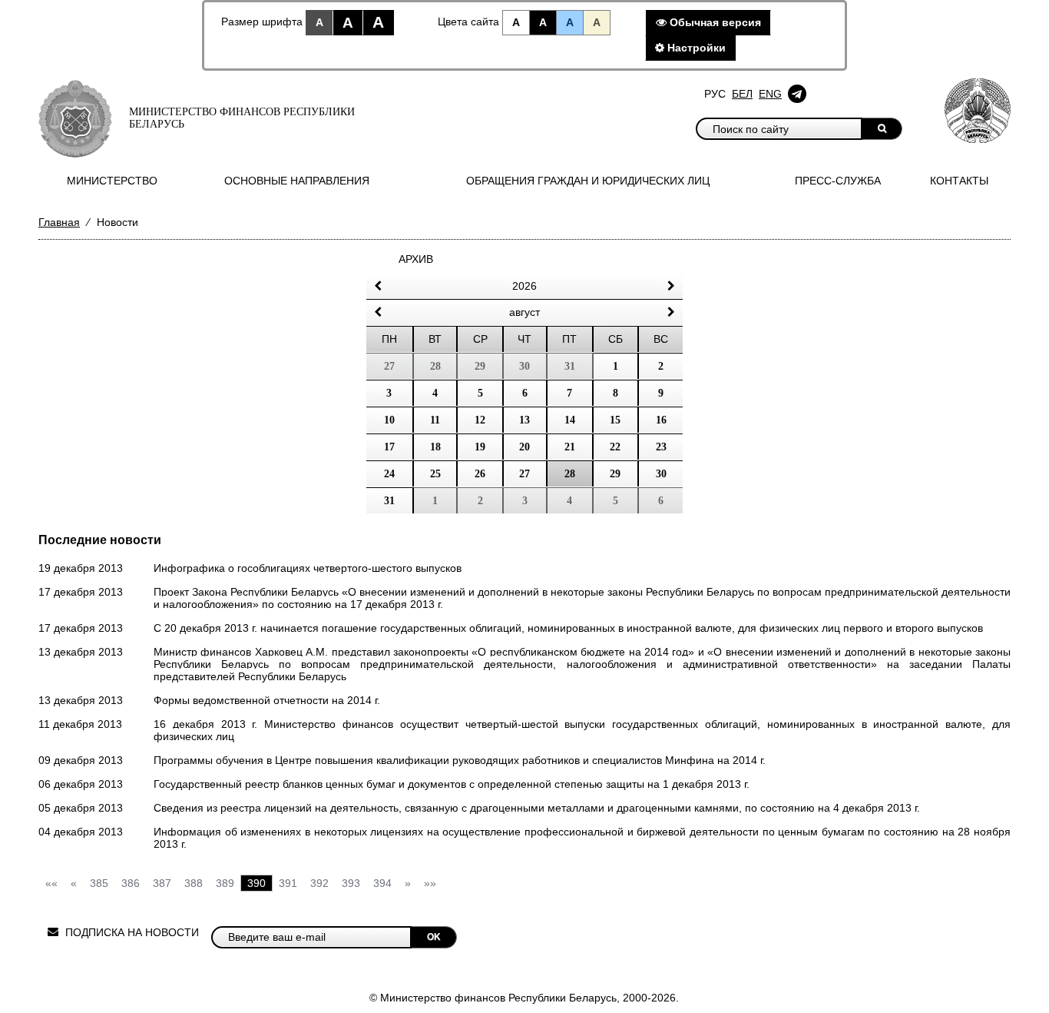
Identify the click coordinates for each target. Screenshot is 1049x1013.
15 (615, 420)
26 (480, 474)
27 (524, 474)
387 (162, 883)
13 (524, 420)
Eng (770, 94)
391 (288, 883)
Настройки (695, 48)
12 (480, 420)
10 (389, 420)
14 (569, 420)
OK (434, 937)
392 (319, 883)
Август (524, 312)
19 (480, 447)
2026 (524, 286)
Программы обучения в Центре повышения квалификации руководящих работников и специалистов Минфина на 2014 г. (460, 760)
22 (615, 447)
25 (435, 474)
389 (225, 883)
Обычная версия (714, 22)
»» (430, 883)
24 (389, 474)
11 (435, 420)
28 (569, 474)
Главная (59, 222)
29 (615, 474)
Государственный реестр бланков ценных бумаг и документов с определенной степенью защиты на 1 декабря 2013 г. (452, 784)
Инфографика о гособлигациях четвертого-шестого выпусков (308, 568)
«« (51, 883)
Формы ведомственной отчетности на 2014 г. (267, 700)
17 (389, 447)
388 (193, 883)
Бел (742, 94)
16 (661, 420)
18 (435, 447)
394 (382, 883)
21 (569, 447)
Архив (416, 259)
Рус (715, 94)
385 (99, 883)
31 (389, 500)
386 (130, 883)
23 (661, 447)
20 (524, 447)
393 (351, 883)
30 (661, 474)
